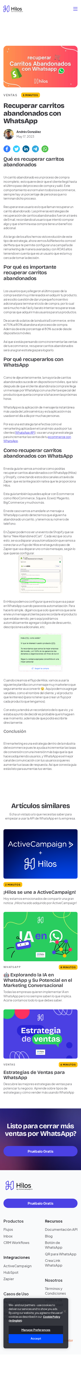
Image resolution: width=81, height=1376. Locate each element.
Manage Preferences (35, 1330)
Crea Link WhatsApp (53, 1262)
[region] (35, 1323)
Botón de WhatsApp (53, 1245)
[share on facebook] (6, 148)
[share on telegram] (35, 148)
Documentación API (61, 1229)
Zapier (8, 1279)
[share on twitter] (16, 148)
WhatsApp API (25, 432)
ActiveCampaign (17, 1266)
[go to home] (13, 9)
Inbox (8, 1236)
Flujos (8, 1229)
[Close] (65, 1311)
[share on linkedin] (25, 148)
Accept (36, 1338)
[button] (75, 9)
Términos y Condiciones (55, 1291)
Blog (49, 1236)
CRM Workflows (16, 1242)
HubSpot (10, 1272)
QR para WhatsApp (60, 1254)
